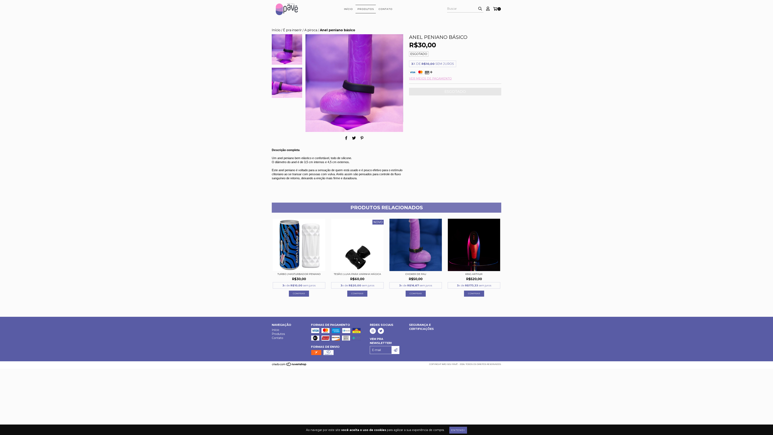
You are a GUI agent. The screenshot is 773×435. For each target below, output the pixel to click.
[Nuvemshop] (289, 365)
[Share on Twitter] (354, 138)
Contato (385, 8)
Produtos (366, 8)
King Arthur (474, 274)
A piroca (310, 30)
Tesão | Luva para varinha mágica (357, 274)
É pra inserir (292, 30)
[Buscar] (480, 8)
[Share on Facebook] (346, 138)
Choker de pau (415, 274)
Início (348, 8)
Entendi (458, 430)
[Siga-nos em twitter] (381, 331)
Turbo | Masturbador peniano (299, 274)
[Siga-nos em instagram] (373, 331)
